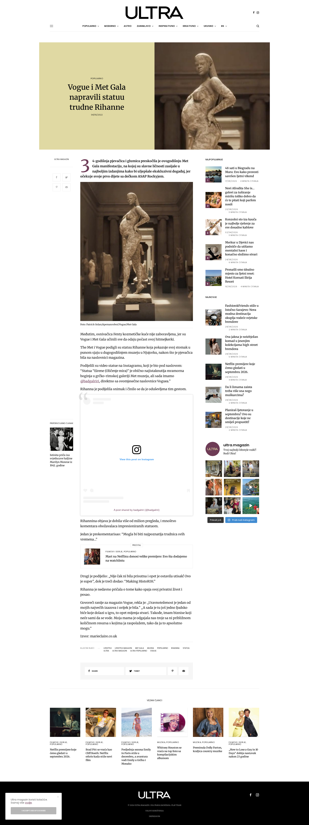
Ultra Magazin (61, 159)
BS (222, 26)
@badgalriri (89, 381)
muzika (150, 648)
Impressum (154, 816)
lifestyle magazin (123, 648)
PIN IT (138, 252)
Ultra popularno (138, 651)
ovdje (28, 802)
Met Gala (139, 648)
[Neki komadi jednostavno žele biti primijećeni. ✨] (213, 468)
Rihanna (175, 648)
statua (186, 648)
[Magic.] (232, 468)
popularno (162, 648)
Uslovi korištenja (154, 811)
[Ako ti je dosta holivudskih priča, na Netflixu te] (232, 487)
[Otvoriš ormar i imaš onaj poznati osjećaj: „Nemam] (250, 468)
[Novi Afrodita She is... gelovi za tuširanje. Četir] (232, 505)
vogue (153, 651)
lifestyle (108, 648)
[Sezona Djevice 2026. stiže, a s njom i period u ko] (213, 505)
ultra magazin (119, 651)
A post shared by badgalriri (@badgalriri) (137, 509)
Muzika (161, 742)
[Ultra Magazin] (154, 12)
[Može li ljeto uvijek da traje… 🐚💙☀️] (250, 505)
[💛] (250, 487)
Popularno (97, 79)
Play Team (176, 805)
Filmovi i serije (114, 551)
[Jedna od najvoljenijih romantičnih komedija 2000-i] (213, 487)
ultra (106, 651)
